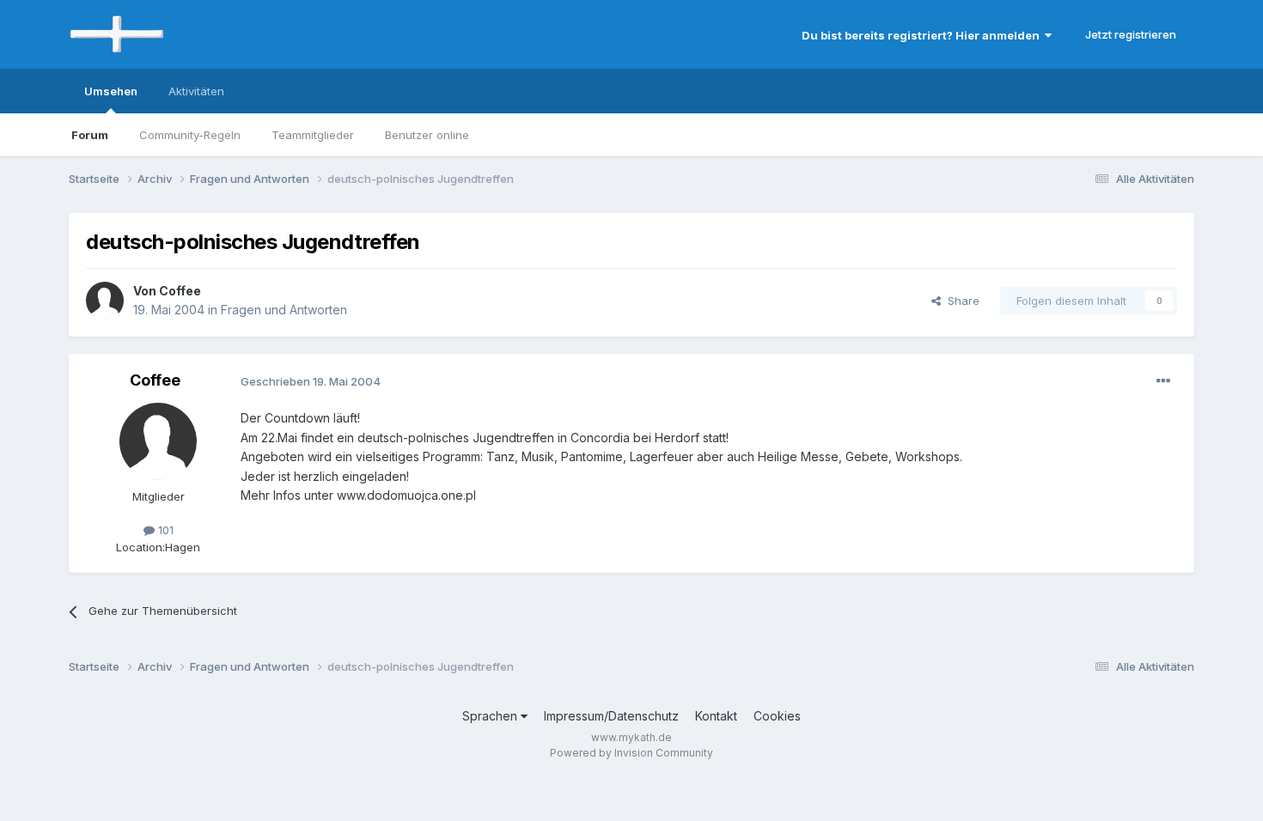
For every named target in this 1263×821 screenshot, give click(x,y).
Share (960, 300)
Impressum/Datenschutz (611, 715)
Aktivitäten (196, 91)
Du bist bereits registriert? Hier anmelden (923, 35)
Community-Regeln (190, 135)
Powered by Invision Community (631, 752)
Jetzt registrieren (1130, 34)
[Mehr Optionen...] (1163, 381)
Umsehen (110, 91)
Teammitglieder (313, 135)
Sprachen (491, 715)
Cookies (777, 715)
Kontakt (716, 715)
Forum (89, 135)
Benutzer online (427, 135)
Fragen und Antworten (284, 309)
